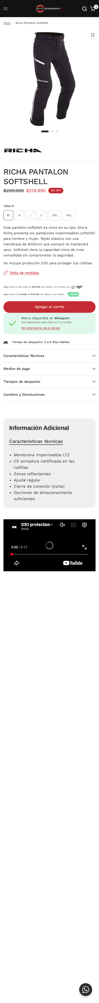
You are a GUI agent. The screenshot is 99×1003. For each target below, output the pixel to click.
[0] (92, 8)
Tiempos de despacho (21, 382)
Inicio (7, 22)
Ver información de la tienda (40, 328)
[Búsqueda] (84, 8)
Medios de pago (16, 369)
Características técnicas (36, 441)
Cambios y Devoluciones (24, 394)
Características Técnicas (23, 356)
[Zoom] (92, 34)
